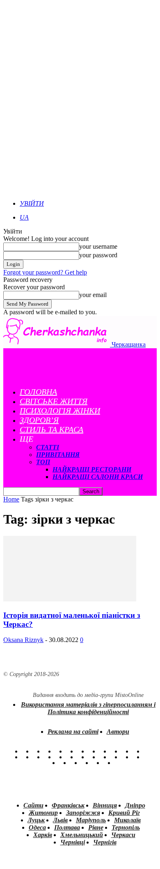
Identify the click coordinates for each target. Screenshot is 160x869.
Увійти (32, 203)
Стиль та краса (51, 429)
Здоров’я (39, 419)
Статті (47, 447)
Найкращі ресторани (92, 469)
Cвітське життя (53, 401)
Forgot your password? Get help (45, 272)
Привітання (58, 454)
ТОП (43, 461)
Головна (38, 391)
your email (93, 294)
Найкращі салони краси (98, 476)
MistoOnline (129, 695)
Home (11, 499)
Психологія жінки (60, 410)
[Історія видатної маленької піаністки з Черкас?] (69, 599)
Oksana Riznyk (23, 639)
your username (98, 246)
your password (98, 255)
